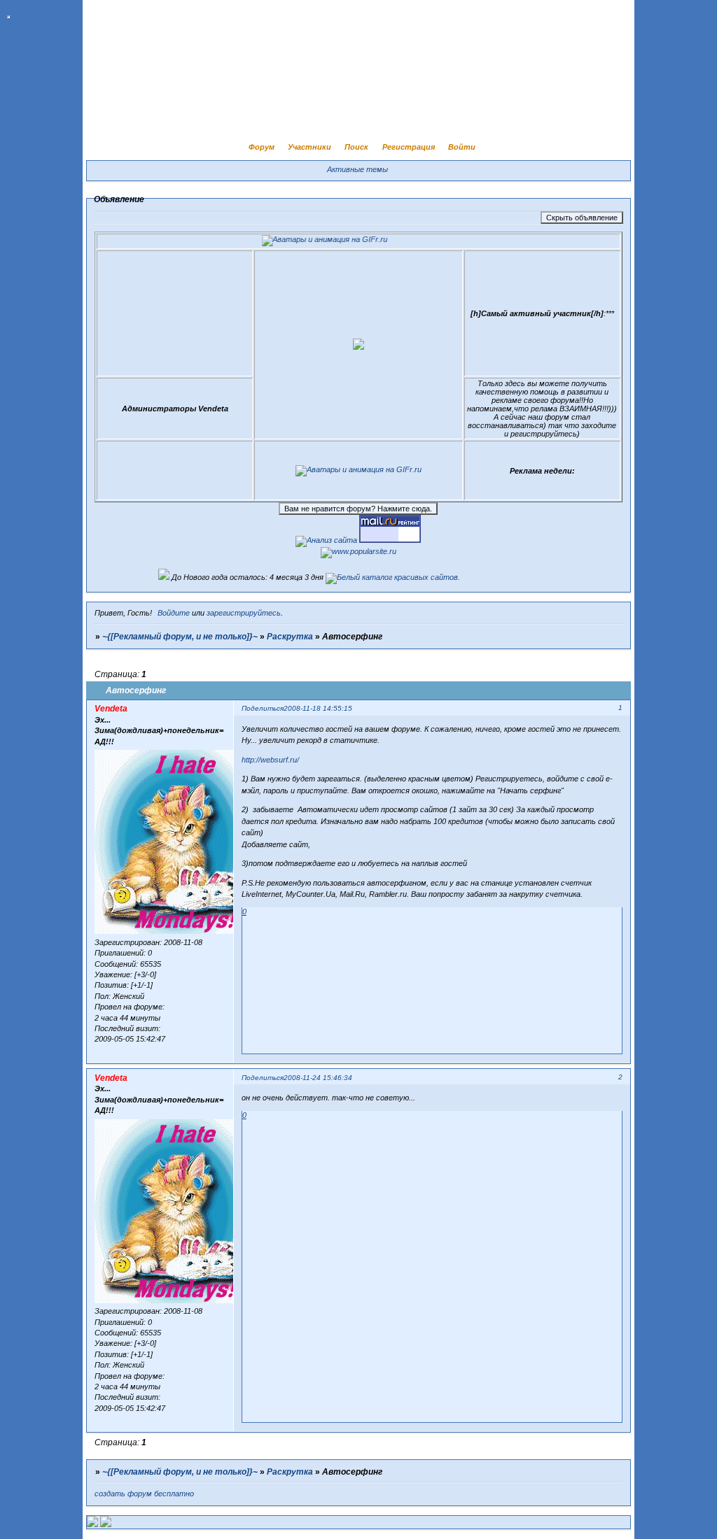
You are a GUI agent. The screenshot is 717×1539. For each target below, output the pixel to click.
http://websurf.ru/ (270, 760)
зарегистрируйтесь (244, 613)
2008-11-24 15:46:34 (318, 1077)
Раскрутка (290, 636)
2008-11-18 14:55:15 (318, 708)
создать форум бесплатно (144, 1493)
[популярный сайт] (358, 551)
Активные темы (357, 169)
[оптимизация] (326, 540)
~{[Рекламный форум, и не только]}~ (180, 636)
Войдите (174, 613)
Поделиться (263, 708)
